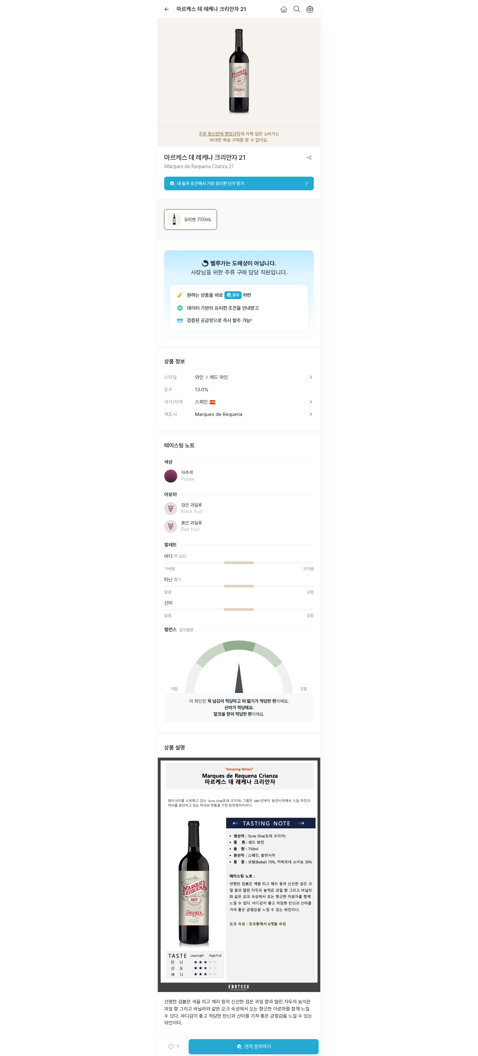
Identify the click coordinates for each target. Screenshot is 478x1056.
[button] (173, 1047)
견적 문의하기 (258, 1047)
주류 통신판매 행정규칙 (219, 133)
